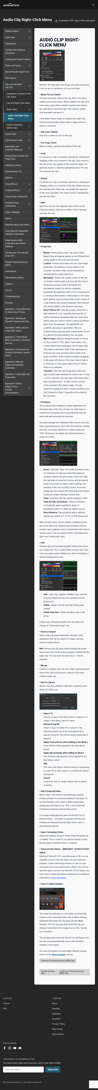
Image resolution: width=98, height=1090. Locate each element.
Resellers (56, 1019)
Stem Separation (58, 878)
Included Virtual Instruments (12, 204)
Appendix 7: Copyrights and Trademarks (17, 376)
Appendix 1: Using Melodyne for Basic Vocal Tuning (18, 310)
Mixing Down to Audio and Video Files (16, 157)
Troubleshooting (12, 296)
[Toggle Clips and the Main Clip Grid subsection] (29, 86)
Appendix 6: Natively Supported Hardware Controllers (14, 365)
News (54, 1003)
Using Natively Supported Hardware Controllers (16, 232)
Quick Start (10, 37)
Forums (6, 1003)
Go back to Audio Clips (48, 972)
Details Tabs (10, 134)
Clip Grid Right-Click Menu (18, 103)
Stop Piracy (57, 1029)
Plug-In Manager (12, 212)
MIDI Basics (10, 78)
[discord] (19, 1048)
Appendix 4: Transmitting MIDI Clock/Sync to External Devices (17, 340)
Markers (9, 178)
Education (56, 1013)
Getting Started (12, 31)
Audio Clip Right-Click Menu (18, 117)
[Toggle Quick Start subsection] (29, 37)
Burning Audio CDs (13, 171)
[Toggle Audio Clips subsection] (29, 109)
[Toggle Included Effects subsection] (29, 190)
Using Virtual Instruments (16, 196)
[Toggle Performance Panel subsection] (29, 140)
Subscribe (52, 1069)
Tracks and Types (13, 65)
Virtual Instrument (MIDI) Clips (14, 126)
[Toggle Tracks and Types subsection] (29, 66)
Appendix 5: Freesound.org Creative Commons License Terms (17, 352)
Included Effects (12, 190)
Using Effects (11, 184)
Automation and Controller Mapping (13, 148)
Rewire (8, 218)
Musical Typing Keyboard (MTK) (16, 263)
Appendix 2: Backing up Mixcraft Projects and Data (17, 320)
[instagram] (9, 1048)
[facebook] (4, 1048)
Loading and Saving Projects (17, 59)
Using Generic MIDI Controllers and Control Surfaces (15, 243)
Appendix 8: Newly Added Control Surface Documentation (13, 388)
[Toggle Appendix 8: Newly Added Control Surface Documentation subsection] (29, 388)
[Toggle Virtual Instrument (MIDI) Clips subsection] (29, 126)
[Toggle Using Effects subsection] (29, 184)
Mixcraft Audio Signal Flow (17, 72)
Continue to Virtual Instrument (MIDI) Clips (58, 961)
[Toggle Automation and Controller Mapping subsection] (29, 148)
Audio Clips (12, 109)
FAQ (5, 1008)
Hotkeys (9, 284)
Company (57, 998)
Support (7, 998)
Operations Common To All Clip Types (18, 95)
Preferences (10, 271)
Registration (10, 43)
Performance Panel (13, 140)
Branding (56, 1008)
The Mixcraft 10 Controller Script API (16, 254)
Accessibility (58, 1034)
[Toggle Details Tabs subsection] (29, 134)
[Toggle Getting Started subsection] (29, 31)
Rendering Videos (13, 165)
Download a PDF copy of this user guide (76, 20)
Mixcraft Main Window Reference (15, 51)
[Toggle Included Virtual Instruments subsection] (29, 204)
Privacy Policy (58, 1024)
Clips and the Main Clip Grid (13, 86)
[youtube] (14, 1048)
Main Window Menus (14, 277)
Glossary (9, 303)
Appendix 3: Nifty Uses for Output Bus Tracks (17, 329)
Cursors (8, 290)
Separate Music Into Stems (17, 224)
